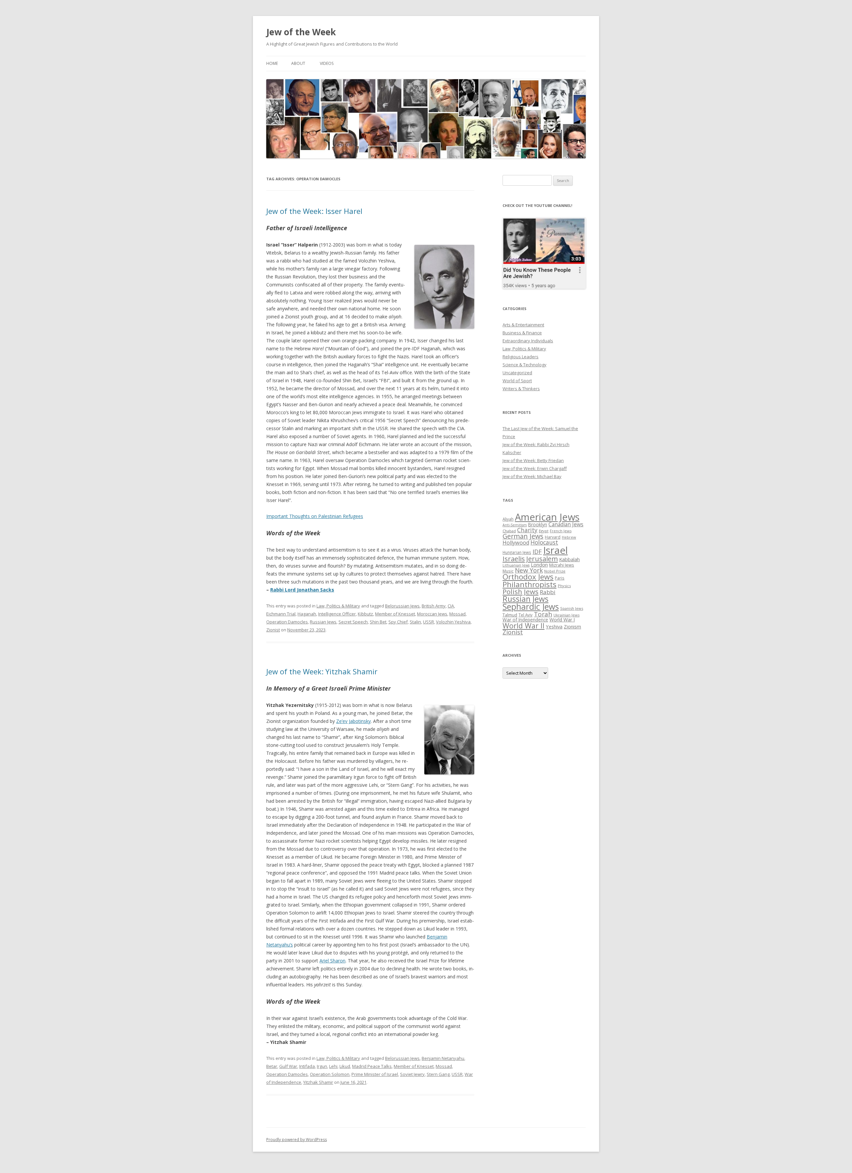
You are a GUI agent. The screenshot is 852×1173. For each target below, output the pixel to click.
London (539, 564)
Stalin (415, 622)
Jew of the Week (301, 32)
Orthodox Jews (528, 577)
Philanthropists (529, 584)
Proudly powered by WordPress (296, 1139)
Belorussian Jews (402, 606)
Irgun (322, 1066)
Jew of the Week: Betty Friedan (533, 460)
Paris (559, 578)
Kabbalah (569, 559)
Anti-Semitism (515, 525)
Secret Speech (353, 622)
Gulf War (288, 1066)
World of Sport (517, 381)
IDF (537, 552)
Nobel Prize (554, 571)
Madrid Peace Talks (372, 1066)
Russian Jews (323, 622)
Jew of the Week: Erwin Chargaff (535, 468)
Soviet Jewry (412, 1074)
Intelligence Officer (337, 614)
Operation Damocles (287, 622)
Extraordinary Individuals (528, 341)
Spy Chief (398, 622)
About (298, 63)
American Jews (547, 516)
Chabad (509, 530)
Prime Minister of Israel (374, 1074)
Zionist (273, 630)
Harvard (552, 537)
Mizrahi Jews (561, 565)
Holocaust (544, 542)
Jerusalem (542, 558)
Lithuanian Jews (516, 565)
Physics (564, 585)
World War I (562, 619)
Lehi (333, 1066)
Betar (271, 1066)
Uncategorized (517, 373)
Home (272, 63)
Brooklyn (537, 524)
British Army (434, 606)
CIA (451, 606)
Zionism (572, 626)
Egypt (543, 530)
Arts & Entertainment (523, 325)
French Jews (560, 530)
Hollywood (516, 542)
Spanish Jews (571, 608)
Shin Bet (378, 622)
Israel (555, 550)
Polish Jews (520, 591)
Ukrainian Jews (566, 614)
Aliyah (508, 519)
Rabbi (547, 592)
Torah (543, 614)
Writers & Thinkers (521, 389)
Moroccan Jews (432, 614)
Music (508, 571)
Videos (326, 63)
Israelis (514, 558)
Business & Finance (522, 333)
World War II (523, 625)
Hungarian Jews (517, 552)
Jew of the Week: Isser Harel (314, 211)
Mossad (457, 614)
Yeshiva (554, 626)
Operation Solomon (329, 1074)
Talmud (510, 615)
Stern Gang (438, 1074)
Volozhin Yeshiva (453, 622)
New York (529, 570)
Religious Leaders (520, 357)
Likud (344, 1066)
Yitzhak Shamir (318, 1082)
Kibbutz (365, 614)
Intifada (307, 1066)
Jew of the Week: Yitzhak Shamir (321, 671)
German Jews (523, 536)
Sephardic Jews (531, 606)
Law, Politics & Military (338, 606)
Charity (527, 530)
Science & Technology (524, 365)
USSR (428, 622)
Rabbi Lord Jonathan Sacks (302, 589)
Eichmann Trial (281, 614)
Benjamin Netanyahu (443, 1058)
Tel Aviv (525, 614)
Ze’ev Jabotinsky (353, 721)
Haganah (307, 614)
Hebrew (569, 537)
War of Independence (525, 619)
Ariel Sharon (332, 960)
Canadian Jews (565, 524)
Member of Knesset (395, 614)
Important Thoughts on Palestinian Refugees (314, 516)
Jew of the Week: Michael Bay (532, 476)
